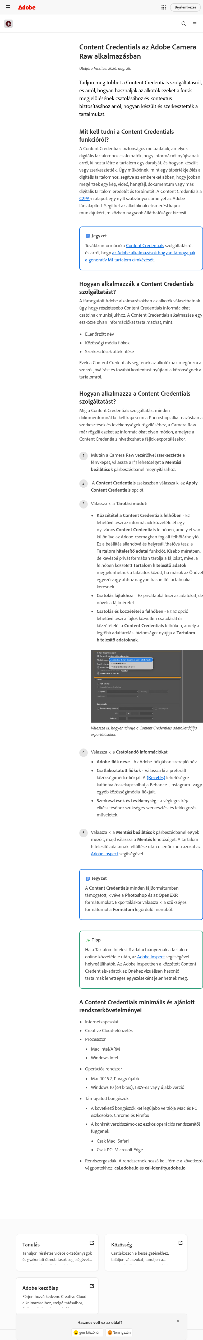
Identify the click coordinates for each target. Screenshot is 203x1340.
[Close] (178, 1321)
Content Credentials (145, 245)
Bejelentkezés (185, 7)
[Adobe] (27, 7)
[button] (163, 7)
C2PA (84, 198)
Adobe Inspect (104, 854)
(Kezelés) (156, 777)
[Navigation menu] (8, 7)
